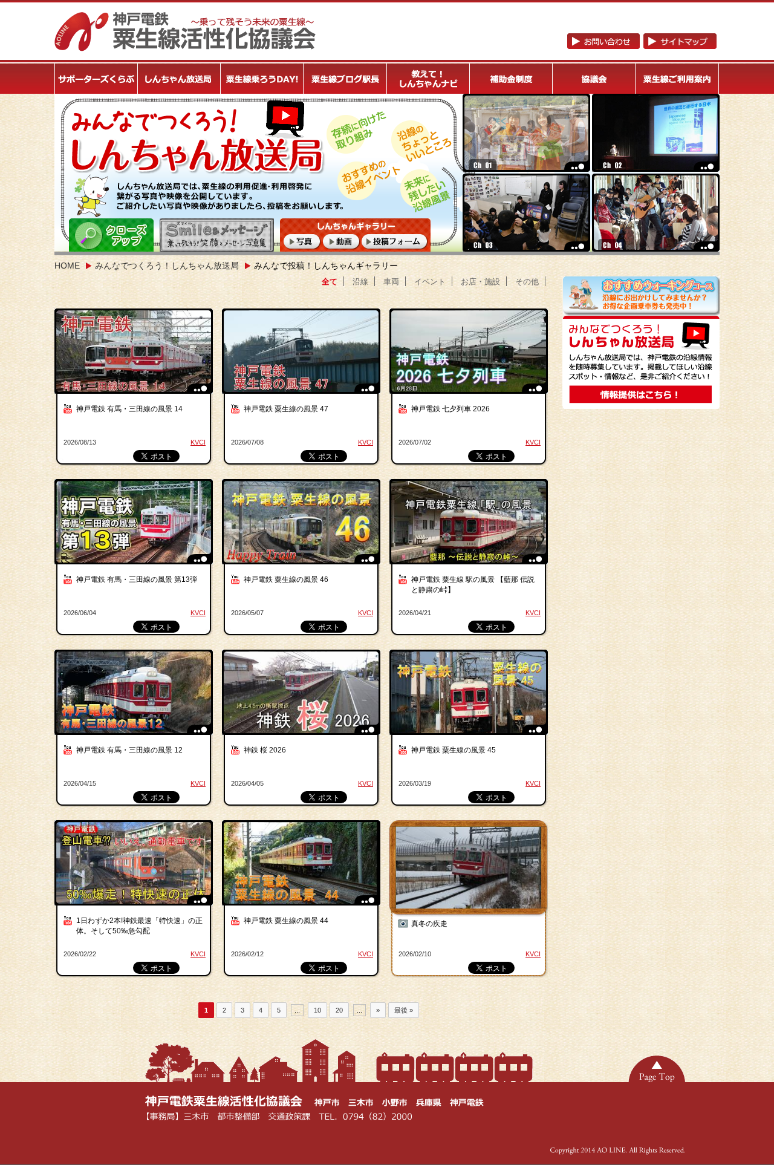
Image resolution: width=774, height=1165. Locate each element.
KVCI (198, 442)
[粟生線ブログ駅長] (345, 79)
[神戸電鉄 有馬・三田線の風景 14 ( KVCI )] (134, 357)
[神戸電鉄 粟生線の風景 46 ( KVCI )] (302, 528)
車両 (391, 281)
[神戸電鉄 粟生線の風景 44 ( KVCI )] (302, 869)
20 (339, 1010)
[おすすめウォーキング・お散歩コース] (641, 311)
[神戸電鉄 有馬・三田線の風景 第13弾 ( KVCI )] (134, 528)
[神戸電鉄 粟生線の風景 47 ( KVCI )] (302, 357)
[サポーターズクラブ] (96, 79)
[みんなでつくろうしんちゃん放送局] (641, 404)
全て (329, 281)
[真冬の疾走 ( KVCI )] (469, 869)
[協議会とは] (594, 79)
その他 (527, 281)
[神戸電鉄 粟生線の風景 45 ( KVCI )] (469, 698)
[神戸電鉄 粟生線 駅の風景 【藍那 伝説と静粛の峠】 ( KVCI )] (469, 528)
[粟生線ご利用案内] (677, 79)
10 (317, 1010)
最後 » (403, 1010)
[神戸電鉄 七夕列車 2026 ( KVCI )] (469, 357)
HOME (67, 265)
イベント (430, 281)
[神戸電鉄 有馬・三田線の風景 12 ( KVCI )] (134, 698)
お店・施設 (480, 281)
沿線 (360, 281)
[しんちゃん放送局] (179, 79)
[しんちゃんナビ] (428, 79)
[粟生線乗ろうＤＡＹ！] (262, 79)
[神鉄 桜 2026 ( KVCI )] (302, 698)
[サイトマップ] (680, 44)
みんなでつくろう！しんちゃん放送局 (167, 265)
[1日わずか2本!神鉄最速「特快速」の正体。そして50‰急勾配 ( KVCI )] (134, 869)
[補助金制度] (511, 79)
